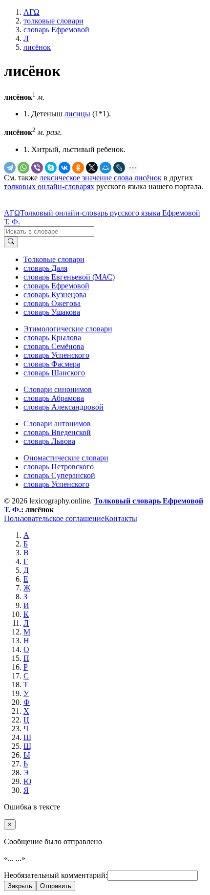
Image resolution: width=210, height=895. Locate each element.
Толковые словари (53, 259)
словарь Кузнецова (54, 294)
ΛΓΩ (12, 213)
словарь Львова (49, 441)
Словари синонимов (57, 389)
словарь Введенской (57, 432)
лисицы (77, 113)
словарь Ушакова (51, 312)
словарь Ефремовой (56, 286)
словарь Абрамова (53, 398)
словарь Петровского (58, 466)
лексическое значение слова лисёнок (101, 178)
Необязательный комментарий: (55, 875)
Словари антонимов (57, 423)
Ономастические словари (65, 458)
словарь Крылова (52, 337)
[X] (92, 168)
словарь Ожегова (52, 303)
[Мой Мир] (105, 168)
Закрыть (20, 886)
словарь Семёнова (53, 346)
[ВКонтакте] (64, 168)
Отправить (55, 886)
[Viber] (37, 168)
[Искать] (11, 242)
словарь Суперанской (59, 475)
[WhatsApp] (23, 168)
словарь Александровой (63, 407)
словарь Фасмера (51, 364)
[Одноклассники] (78, 168)
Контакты (121, 518)
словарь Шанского (54, 373)
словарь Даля (45, 268)
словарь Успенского (56, 355)
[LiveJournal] (119, 168)
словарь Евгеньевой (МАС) (69, 277)
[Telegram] (10, 168)
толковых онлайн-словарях (49, 186)
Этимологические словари (67, 329)
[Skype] (51, 168)
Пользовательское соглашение (54, 518)
